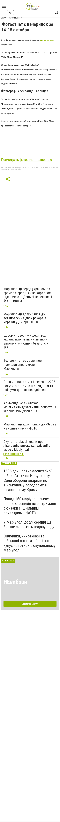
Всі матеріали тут (30, 603)
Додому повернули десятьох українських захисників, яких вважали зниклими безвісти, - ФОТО (25, 341)
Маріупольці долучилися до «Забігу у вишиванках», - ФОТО (29, 426)
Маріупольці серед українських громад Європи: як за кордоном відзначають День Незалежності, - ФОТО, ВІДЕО (28, 295)
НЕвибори (15, 581)
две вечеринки (47, 40)
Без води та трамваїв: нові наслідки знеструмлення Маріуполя (23, 365)
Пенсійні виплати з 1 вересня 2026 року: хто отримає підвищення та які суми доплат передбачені (29, 386)
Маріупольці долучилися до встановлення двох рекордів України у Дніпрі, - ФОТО (24, 318)
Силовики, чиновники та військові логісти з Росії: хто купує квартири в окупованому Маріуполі (29, 543)
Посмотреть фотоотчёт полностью (26, 160)
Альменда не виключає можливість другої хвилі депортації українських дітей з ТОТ (29, 407)
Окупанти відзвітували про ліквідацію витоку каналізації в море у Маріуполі (26, 446)
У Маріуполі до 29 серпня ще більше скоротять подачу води (29, 524)
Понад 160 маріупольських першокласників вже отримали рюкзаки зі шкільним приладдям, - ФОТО (29, 506)
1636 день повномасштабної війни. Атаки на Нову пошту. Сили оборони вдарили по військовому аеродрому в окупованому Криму (27, 480)
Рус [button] (10, 12)
